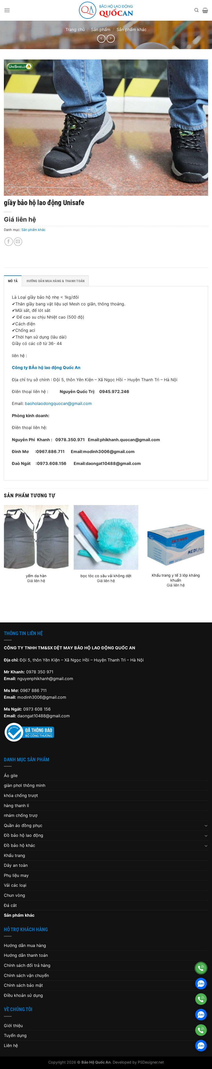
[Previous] (4, 559)
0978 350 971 (39, 671)
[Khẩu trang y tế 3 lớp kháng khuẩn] (175, 537)
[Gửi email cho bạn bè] (18, 241)
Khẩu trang (14, 855)
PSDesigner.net (151, 1062)
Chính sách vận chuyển (26, 975)
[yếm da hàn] (36, 537)
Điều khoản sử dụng (23, 995)
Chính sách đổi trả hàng (27, 965)
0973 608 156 (37, 709)
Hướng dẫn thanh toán (26, 955)
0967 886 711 (33, 690)
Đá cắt (10, 905)
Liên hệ (11, 1045)
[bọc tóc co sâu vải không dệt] (106, 537)
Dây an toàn (16, 865)
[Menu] (7, 10)
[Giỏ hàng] (205, 10)
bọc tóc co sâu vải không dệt (105, 576)
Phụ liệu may (16, 875)
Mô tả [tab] (13, 281)
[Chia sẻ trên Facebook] (8, 241)
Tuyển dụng (15, 1035)
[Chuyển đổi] (206, 825)
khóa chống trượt (21, 795)
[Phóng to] (11, 189)
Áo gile (11, 775)
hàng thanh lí (16, 805)
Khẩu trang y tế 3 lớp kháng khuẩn (176, 577)
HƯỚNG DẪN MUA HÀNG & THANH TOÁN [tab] (56, 281)
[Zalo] (201, 983)
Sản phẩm (100, 29)
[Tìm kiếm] (196, 10)
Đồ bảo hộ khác (19, 845)
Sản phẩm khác (132, 29)
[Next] (208, 559)
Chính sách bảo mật (23, 985)
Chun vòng (14, 895)
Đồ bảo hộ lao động (23, 835)
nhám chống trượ (20, 815)
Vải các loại (15, 885)
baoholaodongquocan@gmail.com (58, 403)
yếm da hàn (36, 576)
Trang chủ (75, 29)
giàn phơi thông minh (24, 785)
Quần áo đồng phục (23, 825)
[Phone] (201, 968)
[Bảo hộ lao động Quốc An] (106, 10)
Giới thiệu (13, 1025)
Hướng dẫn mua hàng (25, 945)
